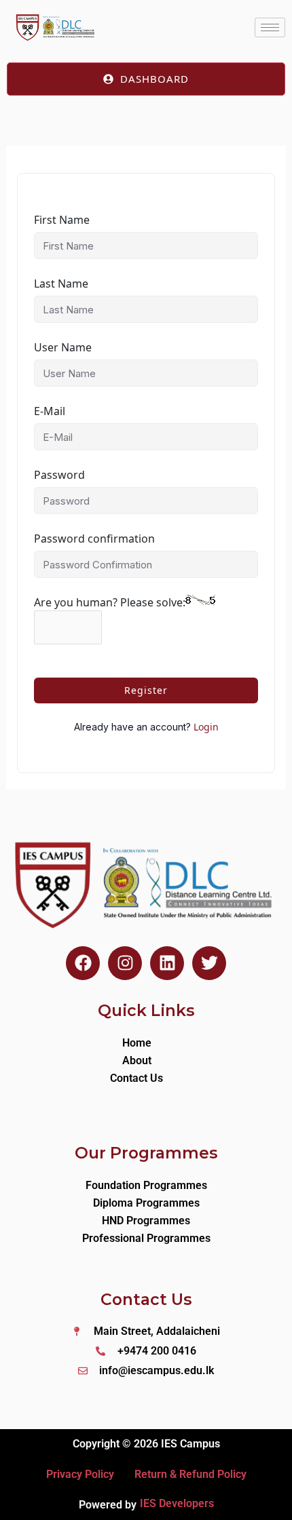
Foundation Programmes (146, 1185)
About (136, 1060)
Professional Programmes (146, 1238)
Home (136, 1042)
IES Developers (177, 1503)
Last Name (61, 283)
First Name (62, 219)
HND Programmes (146, 1220)
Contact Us (136, 1078)
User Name (63, 347)
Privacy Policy (80, 1474)
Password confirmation (94, 538)
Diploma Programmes (146, 1202)
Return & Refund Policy (190, 1474)
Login (206, 726)
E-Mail (49, 411)
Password (59, 474)
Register (146, 690)
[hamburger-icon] (270, 27)
